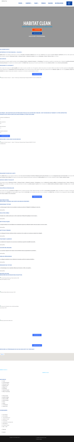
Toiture (20, 3)
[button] (22, 3)
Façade (36, 3)
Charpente (28, 3)
